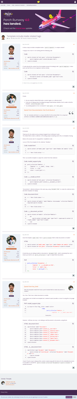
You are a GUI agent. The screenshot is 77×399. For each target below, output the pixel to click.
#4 (74, 234)
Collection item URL (10, 382)
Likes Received (7, 61)
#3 (74, 128)
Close (74, 397)
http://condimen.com (13, 68)
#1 (74, 44)
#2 (74, 93)
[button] (2, 2)
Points (5, 63)
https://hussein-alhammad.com (11, 118)
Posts (5, 64)
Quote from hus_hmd (31, 286)
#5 (74, 282)
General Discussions (10, 384)
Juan (9, 38)
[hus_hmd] (3, 383)
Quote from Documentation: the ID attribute (38, 110)
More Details (69, 397)
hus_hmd (7, 383)
